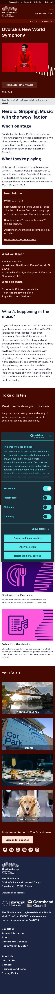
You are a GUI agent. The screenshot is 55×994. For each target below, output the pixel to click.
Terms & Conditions (14, 968)
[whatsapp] (37, 850)
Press (5, 937)
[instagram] (11, 850)
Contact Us (8, 960)
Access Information (13, 933)
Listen (5, 102)
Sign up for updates (17, 839)
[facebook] (5, 850)
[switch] (47, 497)
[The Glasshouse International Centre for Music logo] (9, 11)
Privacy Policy (10, 973)
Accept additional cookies (27, 538)
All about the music (38, 100)
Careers (7, 964)
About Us (7, 956)
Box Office (8, 928)
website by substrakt (13, 892)
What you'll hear (20, 100)
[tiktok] (30, 850)
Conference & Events (14, 941)
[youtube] (18, 850)
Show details (39, 528)
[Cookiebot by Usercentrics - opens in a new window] (32, 436)
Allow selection (27, 547)
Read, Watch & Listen (15, 945)
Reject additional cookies (27, 555)
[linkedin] (24, 850)
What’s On (40, 13)
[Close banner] (50, 436)
